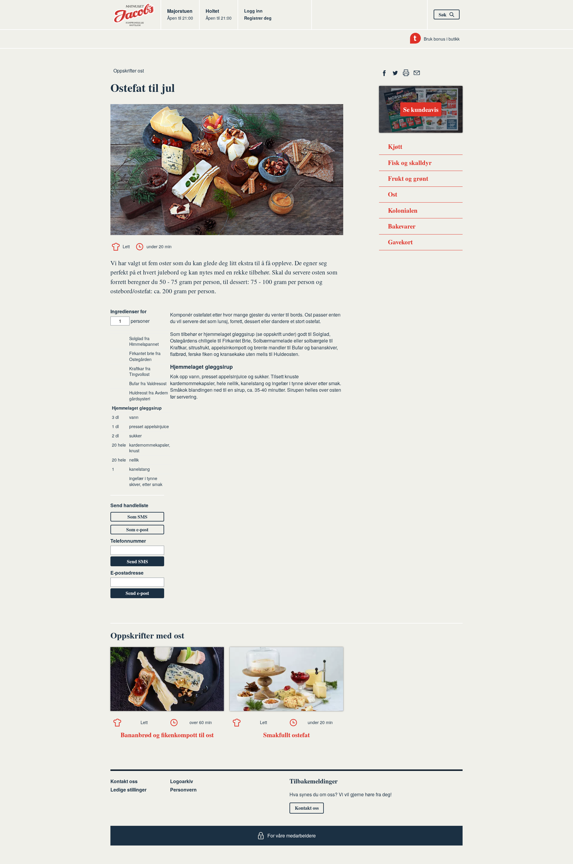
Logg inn (253, 11)
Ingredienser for (128, 311)
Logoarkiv (181, 781)
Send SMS (137, 561)
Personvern (183, 789)
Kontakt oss (124, 781)
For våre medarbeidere (291, 835)
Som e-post (137, 529)
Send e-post (137, 593)
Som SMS (137, 516)
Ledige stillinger (128, 789)
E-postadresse (127, 573)
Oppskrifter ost (128, 70)
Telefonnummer (128, 541)
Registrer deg (258, 18)
